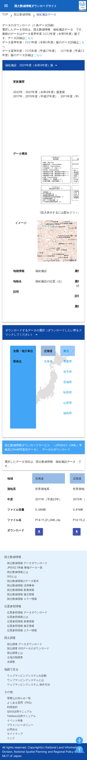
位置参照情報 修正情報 (20, 625)
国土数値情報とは (17, 572)
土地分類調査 (15, 657)
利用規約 (12, 707)
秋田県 (67, 392)
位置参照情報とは (17, 616)
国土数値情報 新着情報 (20, 589)
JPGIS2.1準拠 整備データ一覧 (24, 567)
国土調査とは (15, 652)
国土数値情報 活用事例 (20, 585)
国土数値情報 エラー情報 (22, 598)
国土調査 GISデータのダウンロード (28, 648)
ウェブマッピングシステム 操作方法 (28, 684)
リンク (11, 738)
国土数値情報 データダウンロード (27, 563)
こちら (29, 38)
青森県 (67, 361)
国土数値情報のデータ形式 (22, 580)
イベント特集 (15, 720)
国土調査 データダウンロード (24, 644)
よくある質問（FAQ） (20, 702)
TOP (5, 14)
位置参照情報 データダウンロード (27, 612)
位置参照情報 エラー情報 (22, 630)
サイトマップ (15, 733)
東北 (66, 351)
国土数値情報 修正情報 (20, 594)
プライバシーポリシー (20, 724)
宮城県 (67, 382)
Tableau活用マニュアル (21, 716)
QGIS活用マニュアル (19, 711)
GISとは (12, 576)
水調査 (11, 661)
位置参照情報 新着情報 (20, 621)
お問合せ (12, 729)
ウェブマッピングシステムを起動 (26, 675)
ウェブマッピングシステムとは (25, 680)
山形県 (67, 402)
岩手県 (67, 371)
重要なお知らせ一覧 (19, 698)
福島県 (67, 413)
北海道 (48, 361)
